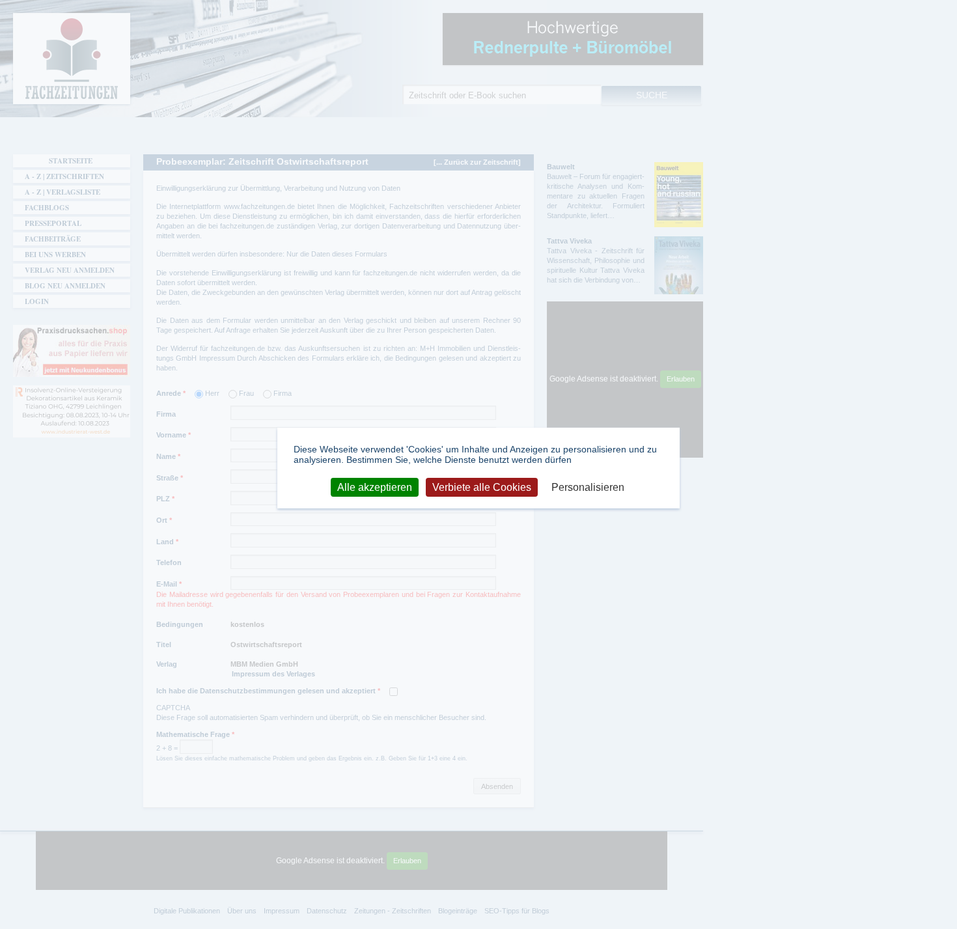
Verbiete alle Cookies (481, 486)
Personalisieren (587, 486)
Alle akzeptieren (374, 486)
